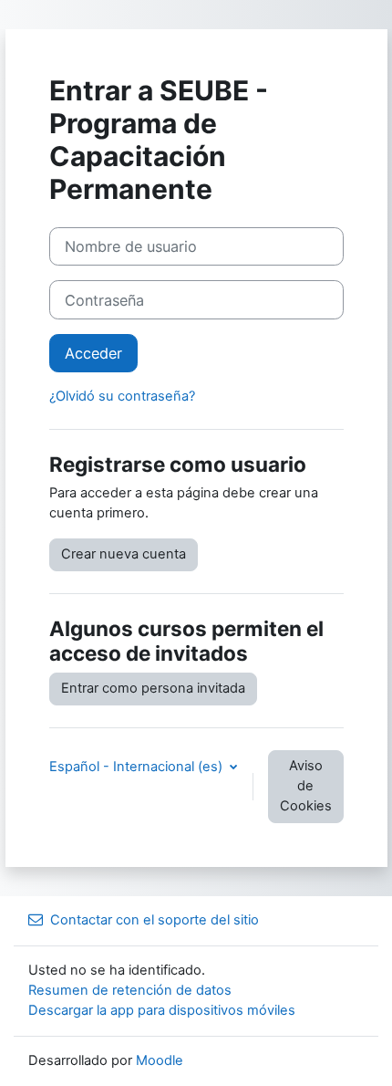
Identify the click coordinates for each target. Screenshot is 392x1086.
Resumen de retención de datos (130, 990)
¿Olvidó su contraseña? (122, 396)
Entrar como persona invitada (153, 688)
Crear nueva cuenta (123, 554)
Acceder (93, 353)
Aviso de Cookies (306, 785)
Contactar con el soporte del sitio (154, 920)
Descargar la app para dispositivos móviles (161, 1010)
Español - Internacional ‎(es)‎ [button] (137, 766)
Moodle (159, 1060)
